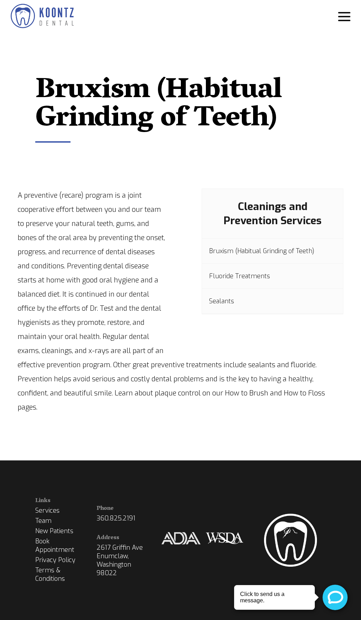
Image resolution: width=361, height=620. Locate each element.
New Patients (54, 531)
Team (43, 521)
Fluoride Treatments (239, 276)
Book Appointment (54, 545)
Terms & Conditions (50, 574)
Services (47, 510)
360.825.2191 (116, 518)
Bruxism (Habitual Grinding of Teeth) (261, 251)
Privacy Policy (55, 560)
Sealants (221, 301)
